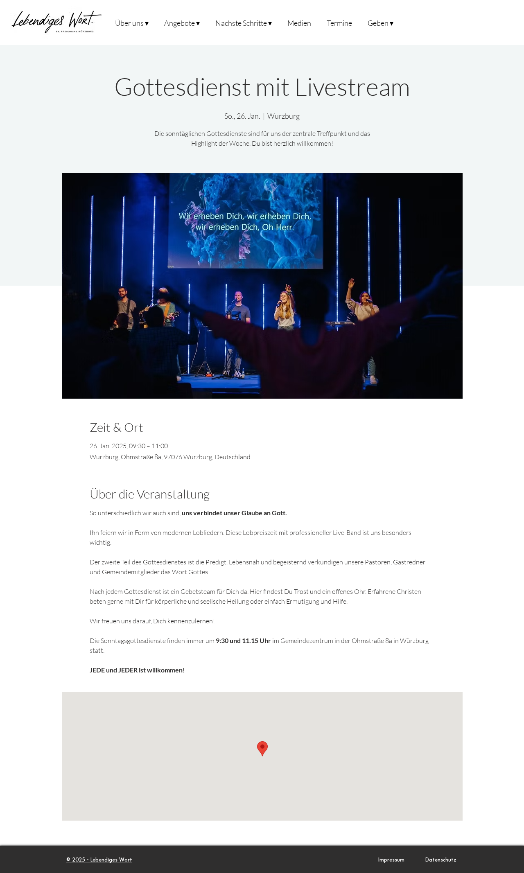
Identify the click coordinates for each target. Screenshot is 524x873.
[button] (131, 22)
